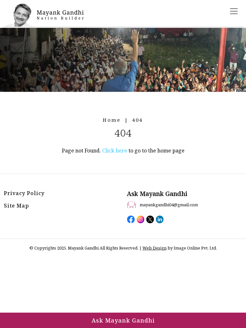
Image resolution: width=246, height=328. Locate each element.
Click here (114, 150)
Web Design (155, 248)
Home (112, 120)
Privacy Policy (24, 193)
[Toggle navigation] (234, 11)
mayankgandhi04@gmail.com (169, 205)
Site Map (16, 205)
